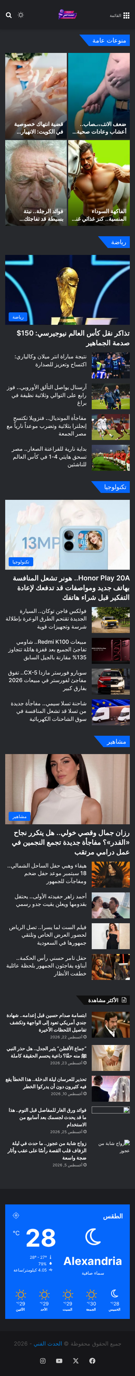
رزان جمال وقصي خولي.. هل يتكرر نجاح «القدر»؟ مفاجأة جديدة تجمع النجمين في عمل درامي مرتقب (71, 842)
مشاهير (116, 741)
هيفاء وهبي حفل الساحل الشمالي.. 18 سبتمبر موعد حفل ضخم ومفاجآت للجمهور (47, 873)
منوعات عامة (109, 40)
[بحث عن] (8, 17)
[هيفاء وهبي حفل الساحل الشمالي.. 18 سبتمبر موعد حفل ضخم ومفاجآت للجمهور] (111, 875)
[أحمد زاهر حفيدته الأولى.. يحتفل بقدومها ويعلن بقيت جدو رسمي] (111, 905)
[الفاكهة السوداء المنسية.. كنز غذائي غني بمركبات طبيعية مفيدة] (99, 183)
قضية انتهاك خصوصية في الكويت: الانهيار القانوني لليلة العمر (38, 131)
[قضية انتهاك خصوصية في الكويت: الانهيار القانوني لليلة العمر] (36, 96)
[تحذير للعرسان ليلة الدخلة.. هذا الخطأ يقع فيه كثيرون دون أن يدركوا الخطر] (111, 1089)
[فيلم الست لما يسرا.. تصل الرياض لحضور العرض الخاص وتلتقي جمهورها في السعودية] (111, 936)
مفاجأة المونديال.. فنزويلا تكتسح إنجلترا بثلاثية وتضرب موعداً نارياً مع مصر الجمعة (47, 425)
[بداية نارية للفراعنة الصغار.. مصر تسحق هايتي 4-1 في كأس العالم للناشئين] (111, 458)
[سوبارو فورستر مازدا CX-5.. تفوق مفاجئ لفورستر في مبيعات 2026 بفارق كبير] (111, 682)
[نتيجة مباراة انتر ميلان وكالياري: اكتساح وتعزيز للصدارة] (111, 365)
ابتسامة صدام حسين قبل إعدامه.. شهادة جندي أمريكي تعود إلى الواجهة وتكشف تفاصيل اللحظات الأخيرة (47, 1022)
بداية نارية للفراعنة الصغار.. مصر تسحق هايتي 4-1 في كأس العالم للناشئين (49, 456)
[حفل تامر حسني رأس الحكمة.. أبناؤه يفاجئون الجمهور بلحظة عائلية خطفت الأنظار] (111, 967)
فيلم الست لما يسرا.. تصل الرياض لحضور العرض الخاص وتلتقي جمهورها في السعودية (48, 935)
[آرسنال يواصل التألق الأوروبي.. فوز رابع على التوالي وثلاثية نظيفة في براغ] (111, 396)
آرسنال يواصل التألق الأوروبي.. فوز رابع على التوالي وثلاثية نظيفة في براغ (47, 395)
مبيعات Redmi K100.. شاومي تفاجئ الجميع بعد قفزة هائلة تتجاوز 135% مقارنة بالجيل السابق (47, 649)
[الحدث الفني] (67, 15)
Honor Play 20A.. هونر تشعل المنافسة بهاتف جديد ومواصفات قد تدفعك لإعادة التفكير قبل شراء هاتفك (71, 588)
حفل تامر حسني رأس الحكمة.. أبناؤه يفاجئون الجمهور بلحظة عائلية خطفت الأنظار (46, 965)
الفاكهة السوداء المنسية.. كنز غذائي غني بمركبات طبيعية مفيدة (99, 219)
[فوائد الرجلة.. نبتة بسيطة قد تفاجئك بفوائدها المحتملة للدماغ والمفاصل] (36, 183)
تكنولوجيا (115, 486)
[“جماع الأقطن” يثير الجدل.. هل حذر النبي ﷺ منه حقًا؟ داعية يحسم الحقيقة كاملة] (111, 1058)
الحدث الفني (48, 1343)
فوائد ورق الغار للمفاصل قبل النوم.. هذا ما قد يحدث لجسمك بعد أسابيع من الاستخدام (48, 1117)
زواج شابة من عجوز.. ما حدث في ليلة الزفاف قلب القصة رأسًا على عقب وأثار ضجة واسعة (47, 1150)
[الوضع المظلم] (20, 17)
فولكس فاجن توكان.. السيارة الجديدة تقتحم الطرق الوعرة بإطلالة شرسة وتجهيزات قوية (46, 618)
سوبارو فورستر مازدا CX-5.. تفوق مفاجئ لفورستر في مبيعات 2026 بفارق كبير (47, 680)
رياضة (118, 242)
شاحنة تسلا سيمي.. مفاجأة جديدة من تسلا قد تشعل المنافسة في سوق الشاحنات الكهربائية (49, 711)
